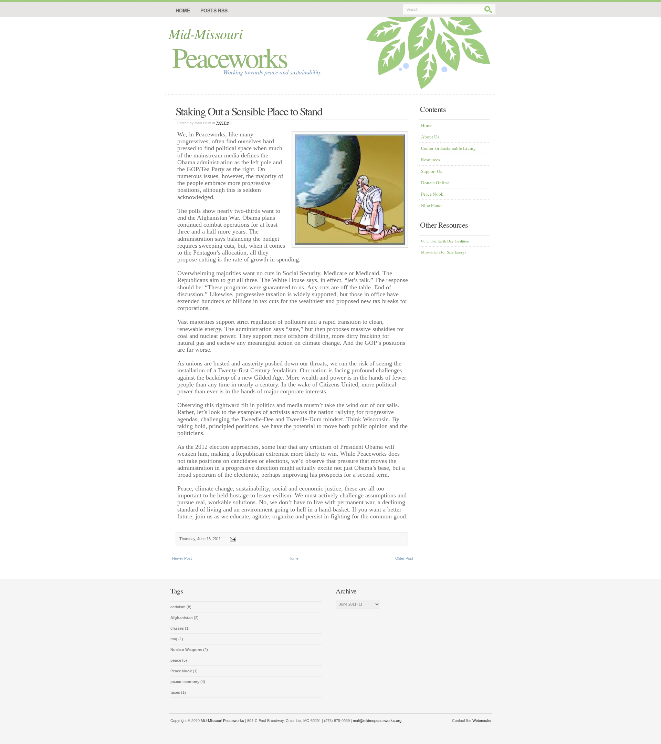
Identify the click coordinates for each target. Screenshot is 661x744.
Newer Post (182, 558)
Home (183, 10)
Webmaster (481, 720)
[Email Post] (232, 539)
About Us (430, 137)
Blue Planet (432, 205)
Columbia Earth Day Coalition (445, 241)
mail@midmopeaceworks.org (377, 720)
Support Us (431, 171)
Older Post (404, 558)
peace (176, 660)
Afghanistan (182, 618)
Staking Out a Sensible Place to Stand (249, 110)
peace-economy (185, 682)
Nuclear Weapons (186, 650)
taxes (175, 692)
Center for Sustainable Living (448, 148)
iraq (174, 639)
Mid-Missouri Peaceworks (222, 720)
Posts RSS (214, 10)
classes (177, 628)
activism (178, 607)
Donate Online (435, 182)
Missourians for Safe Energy (443, 252)
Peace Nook (432, 194)
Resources (430, 159)
